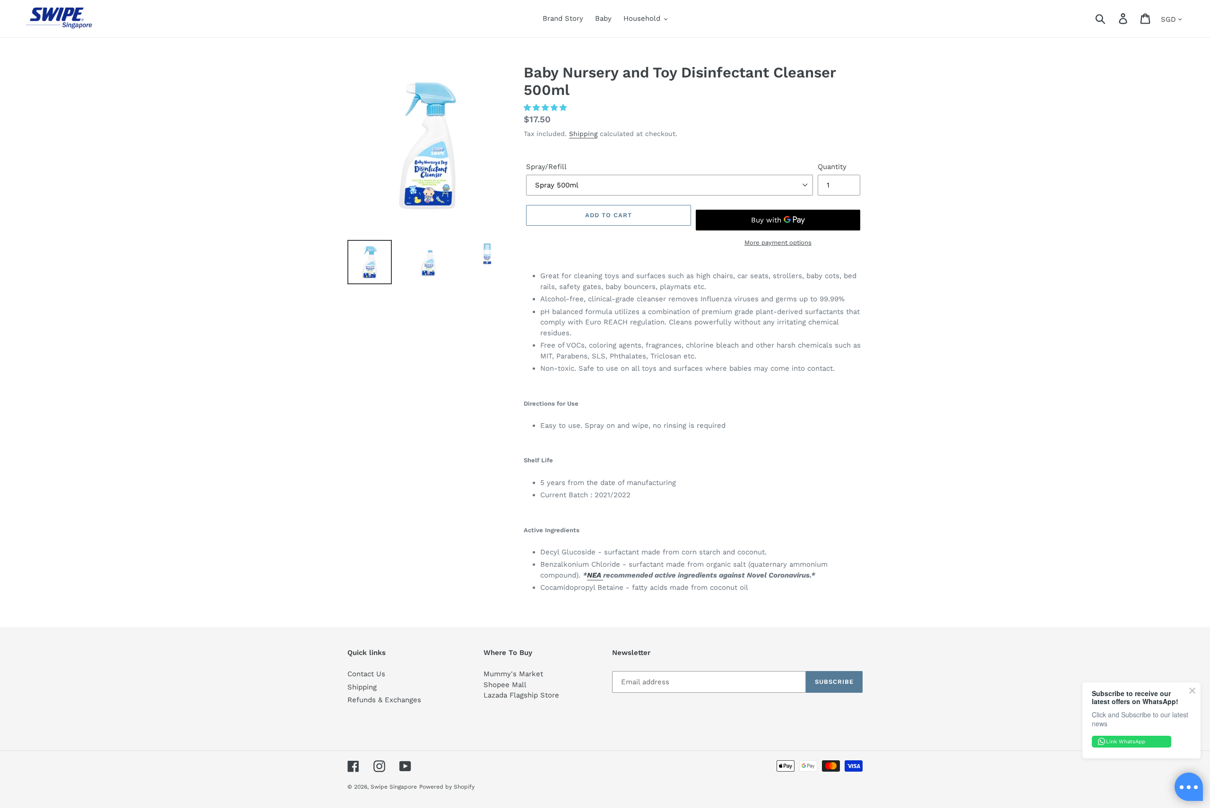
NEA (595, 575)
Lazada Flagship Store (521, 695)
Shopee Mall (505, 684)
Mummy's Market (513, 674)
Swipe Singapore (394, 786)
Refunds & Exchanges (384, 700)
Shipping (583, 133)
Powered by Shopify (447, 786)
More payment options (778, 242)
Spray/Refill (546, 166)
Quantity (832, 166)
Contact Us (366, 674)
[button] (546, 107)
